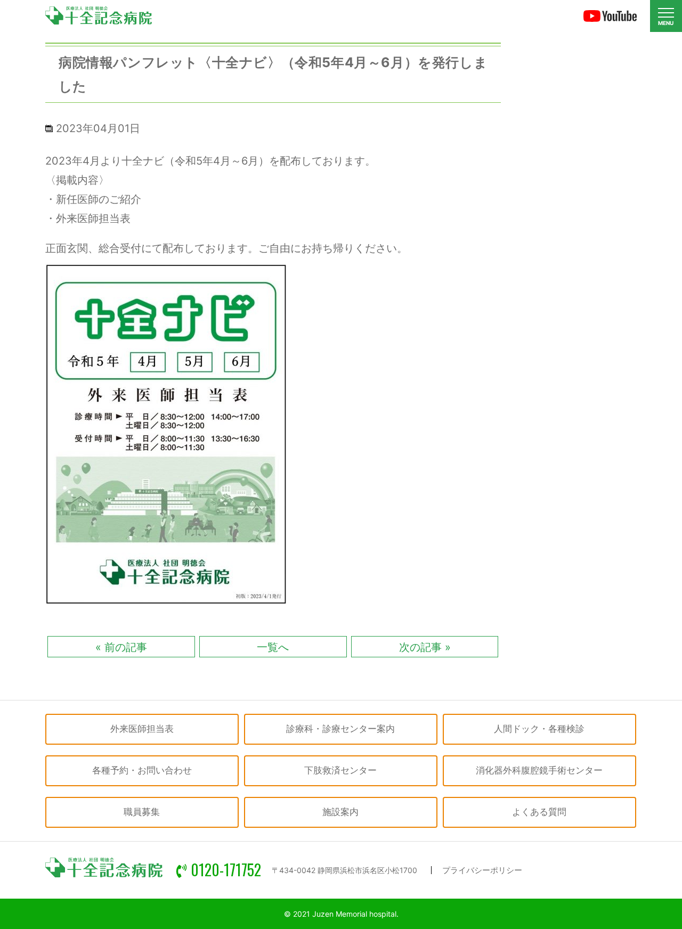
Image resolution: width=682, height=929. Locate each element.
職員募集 (142, 811)
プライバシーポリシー (482, 870)
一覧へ (273, 647)
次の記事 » (425, 647)
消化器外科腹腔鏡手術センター (539, 770)
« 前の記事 (121, 647)
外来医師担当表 (142, 728)
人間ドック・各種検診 (539, 728)
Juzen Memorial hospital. (355, 913)
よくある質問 (539, 811)
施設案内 (340, 811)
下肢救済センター (340, 770)
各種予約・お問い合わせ (142, 770)
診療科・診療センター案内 (340, 728)
